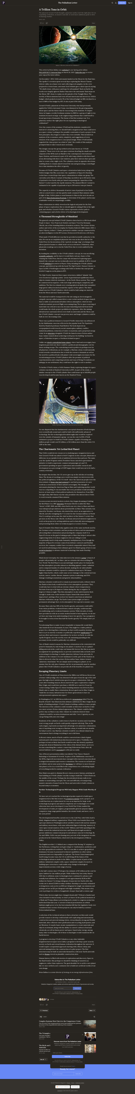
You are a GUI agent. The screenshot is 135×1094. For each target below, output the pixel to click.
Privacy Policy (79, 1061)
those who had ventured (60, 482)
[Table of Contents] (2, 547)
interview (51, 333)
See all (42, 1059)
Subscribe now (80, 72)
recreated (60, 750)
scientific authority (46, 256)
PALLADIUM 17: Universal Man (50, 72)
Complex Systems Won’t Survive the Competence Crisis (59, 1021)
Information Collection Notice (67, 1061)
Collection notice (79, 1083)
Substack (59, 1090)
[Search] (112, 2)
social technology (45, 550)
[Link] (37, 216)
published (65, 70)
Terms (72, 1083)
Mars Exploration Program (56, 198)
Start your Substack (63, 1087)
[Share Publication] (115, 2)
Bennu (47, 954)
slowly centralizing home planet (59, 342)
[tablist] (43, 1016)
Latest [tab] (45, 1016)
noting (83, 558)
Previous (45, 1010)
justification (85, 633)
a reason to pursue (72, 799)
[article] (67, 1025)
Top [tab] (41, 1016)
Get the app (75, 1087)
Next (91, 1010)
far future (69, 764)
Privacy (68, 1083)
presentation (77, 699)
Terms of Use (75, 1060)
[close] (82, 1034)
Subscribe (122, 3)
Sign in (130, 3)
